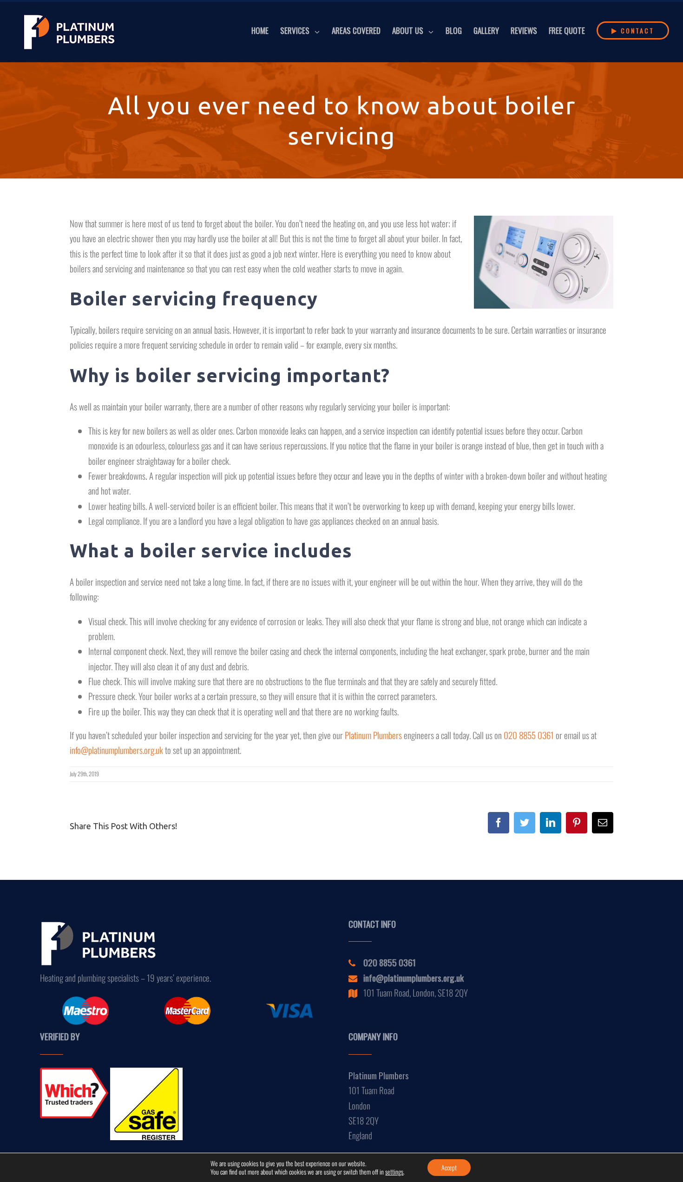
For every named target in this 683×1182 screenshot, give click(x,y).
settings (394, 1172)
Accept (449, 1167)
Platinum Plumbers (373, 734)
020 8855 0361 (529, 734)
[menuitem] (265, 30)
